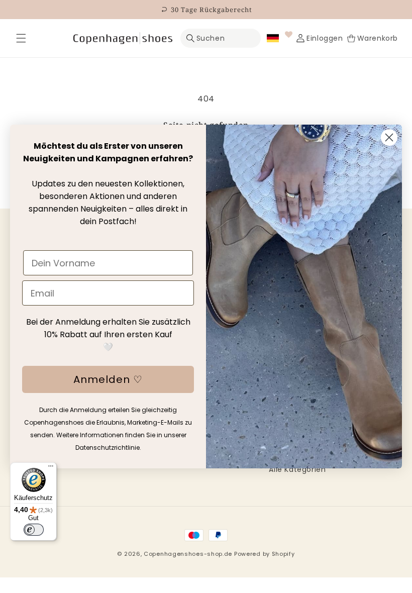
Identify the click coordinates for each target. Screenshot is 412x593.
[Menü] (51, 468)
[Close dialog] (389, 137)
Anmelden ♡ (108, 379)
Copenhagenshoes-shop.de (188, 554)
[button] (21, 38)
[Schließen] (21, 38)
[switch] (34, 530)
